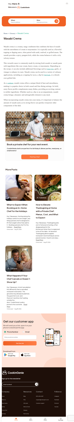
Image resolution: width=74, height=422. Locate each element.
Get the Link (20, 343)
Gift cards (25, 403)
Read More (17, 227)
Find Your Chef (35, 157)
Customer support (40, 403)
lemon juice (50, 69)
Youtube (56, 406)
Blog (24, 396)
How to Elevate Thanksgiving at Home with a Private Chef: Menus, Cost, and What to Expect (47, 211)
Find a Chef (4, 410)
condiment (10, 83)
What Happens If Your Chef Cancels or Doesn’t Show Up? (18, 278)
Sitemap (4, 413)
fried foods (47, 75)
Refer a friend (26, 406)
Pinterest (56, 403)
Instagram (56, 396)
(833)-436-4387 (39, 396)
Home (6, 33)
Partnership (26, 413)
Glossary (12, 33)
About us (4, 399)
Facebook (56, 399)
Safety (3, 406)
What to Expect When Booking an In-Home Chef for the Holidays (17, 207)
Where (13, 20)
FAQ (24, 399)
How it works (4, 403)
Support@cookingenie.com (42, 399)
